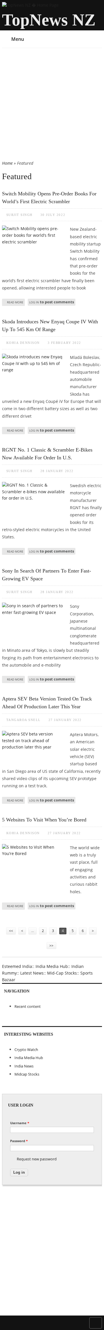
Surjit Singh (19, 215)
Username (19, 1123)
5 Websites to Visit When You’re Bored (44, 820)
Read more (15, 302)
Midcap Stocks (26, 1074)
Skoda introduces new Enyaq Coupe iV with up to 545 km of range (50, 325)
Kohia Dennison (23, 342)
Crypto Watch (26, 1049)
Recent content (27, 1006)
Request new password (37, 1159)
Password (19, 1141)
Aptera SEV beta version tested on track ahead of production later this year (47, 702)
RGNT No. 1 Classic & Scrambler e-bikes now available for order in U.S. (47, 454)
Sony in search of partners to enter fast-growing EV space (46, 574)
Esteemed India (17, 966)
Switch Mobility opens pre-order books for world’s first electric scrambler (49, 197)
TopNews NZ (49, 20)
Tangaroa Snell (23, 720)
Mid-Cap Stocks (62, 973)
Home (7, 163)
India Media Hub (52, 966)
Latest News (32, 973)
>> (51, 945)
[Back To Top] (95, 1322)
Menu (17, 39)
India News (24, 1066)
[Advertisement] (52, 105)
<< (11, 931)
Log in (34, 302)
